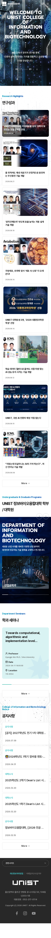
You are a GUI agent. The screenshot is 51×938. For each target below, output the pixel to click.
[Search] (43, 4)
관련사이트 (10, 863)
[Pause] (37, 69)
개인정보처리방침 (16, 873)
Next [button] (46, 516)
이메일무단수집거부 (33, 873)
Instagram (25, 913)
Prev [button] (39, 516)
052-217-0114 (30, 899)
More (24, 483)
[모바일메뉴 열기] (48, 4)
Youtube (33, 913)
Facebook (17, 913)
